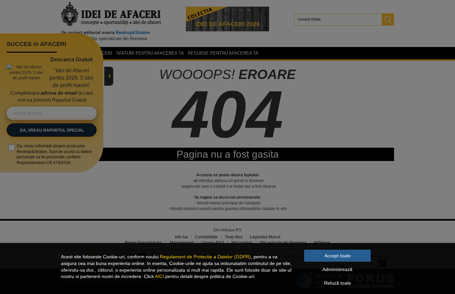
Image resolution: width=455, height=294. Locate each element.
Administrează (337, 269)
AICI (159, 276)
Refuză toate (337, 283)
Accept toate (337, 255)
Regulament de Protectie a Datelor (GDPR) (205, 256)
